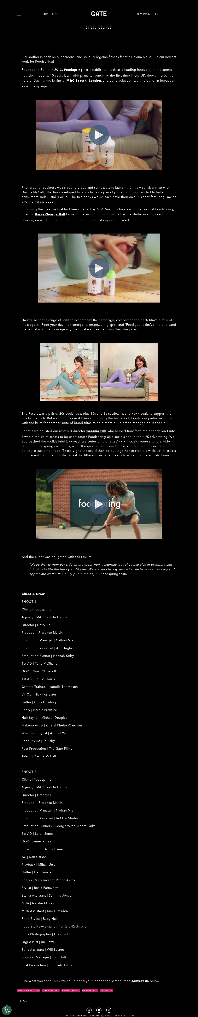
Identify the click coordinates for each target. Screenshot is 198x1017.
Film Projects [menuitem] (147, 14)
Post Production (28, 991)
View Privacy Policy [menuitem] (100, 1016)
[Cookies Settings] (7, 1010)
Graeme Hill (89, 991)
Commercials (51, 991)
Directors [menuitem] (51, 14)
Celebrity (106, 991)
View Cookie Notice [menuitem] (124, 1016)
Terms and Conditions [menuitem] (74, 1016)
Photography (70, 991)
